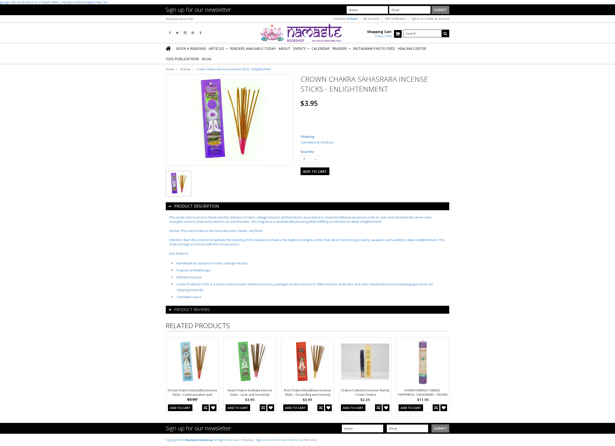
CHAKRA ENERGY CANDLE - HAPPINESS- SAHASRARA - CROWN (423, 392)
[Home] (169, 48)
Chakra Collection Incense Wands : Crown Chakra (365, 392)
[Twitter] (177, 32)
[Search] (445, 33)
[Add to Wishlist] (213, 407)
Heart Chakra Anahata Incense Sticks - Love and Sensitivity (250, 392)
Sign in (415, 18)
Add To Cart (180, 408)
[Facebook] (170, 32)
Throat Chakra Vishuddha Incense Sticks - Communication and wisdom (192, 394)
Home (170, 69)
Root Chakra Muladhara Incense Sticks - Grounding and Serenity (307, 392)
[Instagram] (185, 32)
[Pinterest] (192, 32)
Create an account (436, 18)
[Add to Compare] (205, 407)
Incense (185, 69)
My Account (371, 18)
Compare (345, 18)
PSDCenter (310, 440)
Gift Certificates (395, 18)
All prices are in (179, 19)
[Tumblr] (200, 32)
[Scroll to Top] (607, 439)
